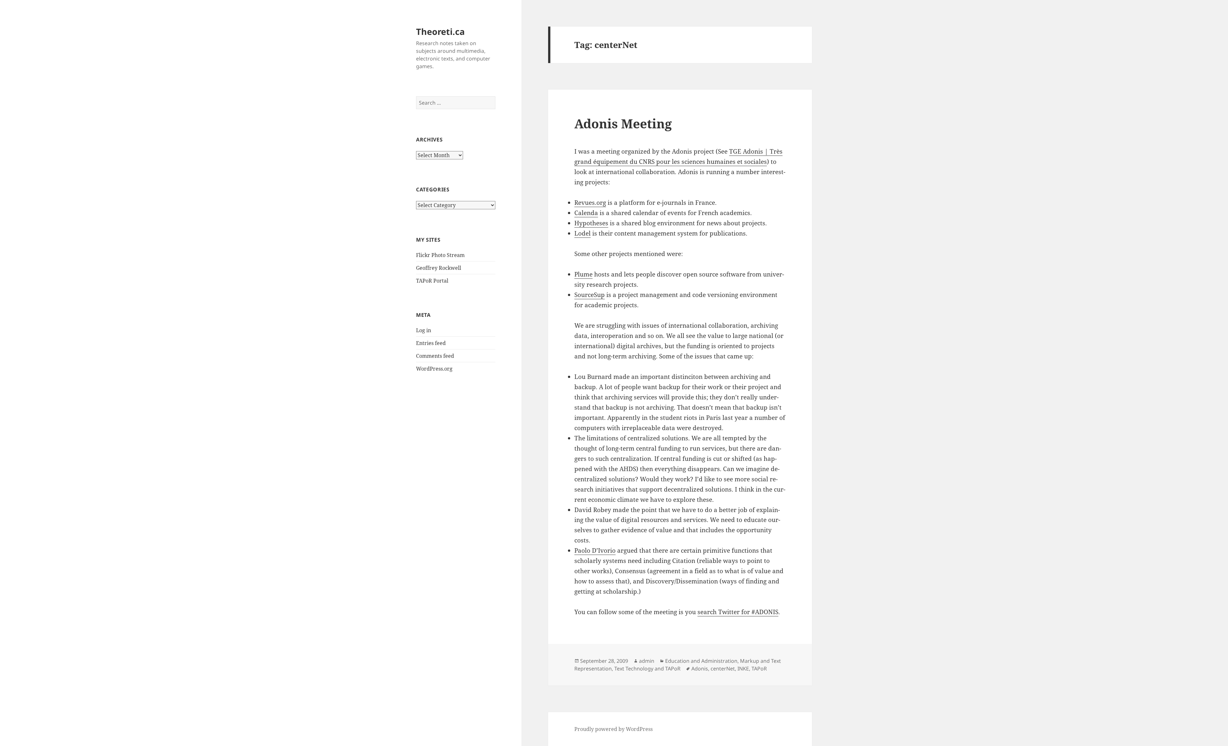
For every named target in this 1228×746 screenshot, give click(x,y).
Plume (583, 274)
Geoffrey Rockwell (438, 267)
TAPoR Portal (432, 280)
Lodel (582, 233)
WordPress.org (434, 368)
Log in (423, 330)
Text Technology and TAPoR (647, 668)
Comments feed (435, 355)
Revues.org (590, 202)
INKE (743, 668)
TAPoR (759, 668)
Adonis (699, 668)
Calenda (586, 213)
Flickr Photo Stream (440, 255)
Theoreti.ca (440, 31)
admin (646, 660)
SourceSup (589, 295)
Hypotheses (591, 223)
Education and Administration (701, 660)
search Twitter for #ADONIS (737, 612)
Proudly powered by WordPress (613, 729)
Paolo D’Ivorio (595, 550)
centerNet (723, 668)
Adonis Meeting (623, 123)
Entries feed (431, 343)
